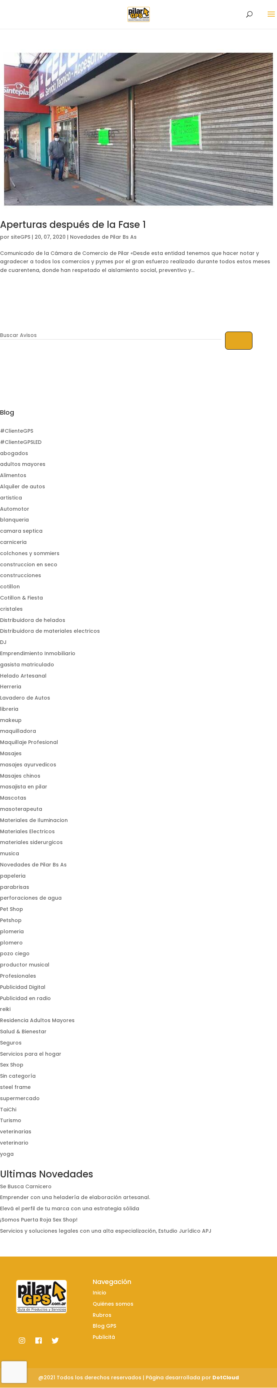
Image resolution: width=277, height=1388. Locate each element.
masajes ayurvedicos (28, 764)
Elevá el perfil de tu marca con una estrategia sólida (69, 1208)
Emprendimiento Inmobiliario (37, 653)
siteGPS (20, 237)
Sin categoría (18, 1076)
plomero (11, 942)
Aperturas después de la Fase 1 (73, 224)
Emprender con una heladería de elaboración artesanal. (75, 1197)
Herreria (10, 686)
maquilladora (18, 731)
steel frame (15, 1087)
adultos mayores (22, 464)
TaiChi (8, 1109)
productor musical (24, 964)
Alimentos (13, 475)
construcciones (20, 575)
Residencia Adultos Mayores (37, 1020)
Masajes (11, 753)
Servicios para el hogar (30, 1054)
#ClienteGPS (16, 430)
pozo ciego (15, 953)
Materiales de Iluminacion (34, 820)
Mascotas (13, 797)
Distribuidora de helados (32, 620)
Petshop (11, 920)
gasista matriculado (27, 664)
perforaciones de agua (31, 897)
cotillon (10, 586)
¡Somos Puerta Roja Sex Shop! (39, 1219)
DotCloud (225, 1377)
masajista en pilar (23, 786)
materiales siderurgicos (31, 842)
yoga (7, 1154)
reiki (5, 1009)
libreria (9, 709)
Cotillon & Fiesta (21, 597)
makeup (11, 720)
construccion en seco (28, 564)
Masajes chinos (20, 775)
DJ (3, 642)
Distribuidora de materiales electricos (50, 631)
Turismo (10, 1120)
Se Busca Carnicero (26, 1186)
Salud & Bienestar (23, 1031)
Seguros (11, 1042)
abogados (14, 453)
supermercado (20, 1098)
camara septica (21, 531)
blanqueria (14, 519)
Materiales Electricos (27, 831)
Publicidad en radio (25, 998)
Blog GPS (104, 1325)
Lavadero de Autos (25, 697)
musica (9, 853)
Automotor (14, 509)
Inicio (99, 1292)
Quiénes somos (113, 1303)
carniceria (13, 542)
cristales (11, 609)
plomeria (12, 931)
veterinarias (15, 1131)
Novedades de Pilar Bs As (103, 237)
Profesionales (18, 976)
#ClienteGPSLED (20, 442)
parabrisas (14, 887)
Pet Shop (11, 909)
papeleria (13, 875)
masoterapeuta (21, 809)
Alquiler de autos (22, 486)
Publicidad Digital (22, 987)
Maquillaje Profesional (29, 742)
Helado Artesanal (23, 675)
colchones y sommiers (30, 553)
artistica (11, 497)
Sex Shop (11, 1064)
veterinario (14, 1142)
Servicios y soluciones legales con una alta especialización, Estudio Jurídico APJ (105, 1231)
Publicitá (104, 1337)
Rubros (102, 1315)
